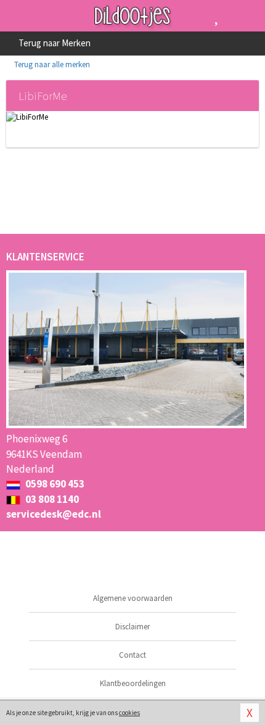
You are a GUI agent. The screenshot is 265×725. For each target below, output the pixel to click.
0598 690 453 (53, 484)
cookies (129, 712)
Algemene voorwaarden (133, 598)
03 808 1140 (51, 499)
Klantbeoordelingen (133, 683)
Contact (132, 655)
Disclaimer (132, 626)
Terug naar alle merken (51, 64)
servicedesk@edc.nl (53, 514)
